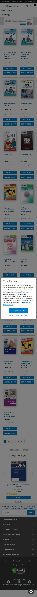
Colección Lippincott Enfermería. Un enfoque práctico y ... (27, 261)
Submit (31, 512)
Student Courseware (17, 1)
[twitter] (19, 581)
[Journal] (18, 471)
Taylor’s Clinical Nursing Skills (9, 362)
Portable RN (8, 155)
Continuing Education (30, 1)
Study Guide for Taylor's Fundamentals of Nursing (9, 415)
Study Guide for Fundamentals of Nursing (26, 54)
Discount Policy (26, 561)
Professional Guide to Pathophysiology (26, 210)
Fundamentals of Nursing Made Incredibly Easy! (26, 363)
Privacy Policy (7, 561)
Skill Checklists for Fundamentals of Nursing (10, 54)
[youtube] (29, 581)
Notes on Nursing (26, 155)
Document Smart (26, 104)
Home (3, 10)
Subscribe (18, 498)
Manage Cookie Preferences (21, 565)
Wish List (18, 502)
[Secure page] (19, 571)
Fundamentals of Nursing (9, 104)
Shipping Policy (16, 561)
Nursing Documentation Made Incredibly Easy (9, 210)
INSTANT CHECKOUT (10, 73)
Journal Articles (6, 1)
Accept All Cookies (18, 311)
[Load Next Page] (24, 441)
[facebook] (8, 581)
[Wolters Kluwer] (12, 5)
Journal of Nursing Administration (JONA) (18, 486)
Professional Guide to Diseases (10, 260)
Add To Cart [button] (10, 68)
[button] (31, 591)
